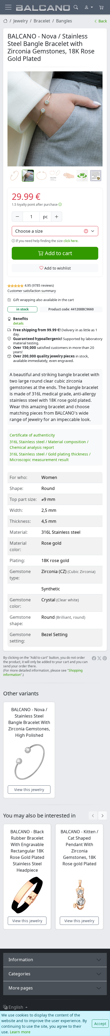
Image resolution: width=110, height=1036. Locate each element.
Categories (19, 974)
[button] (55, 118)
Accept (100, 1023)
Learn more (20, 1031)
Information (21, 960)
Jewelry (20, 21)
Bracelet (42, 21)
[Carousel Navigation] (98, 815)
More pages (21, 988)
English (15, 1007)
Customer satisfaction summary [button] (31, 291)
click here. (71, 241)
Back (102, 21)
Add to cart (58, 253)
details (18, 323)
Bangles (64, 21)
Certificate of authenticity (32, 435)
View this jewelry (29, 789)
